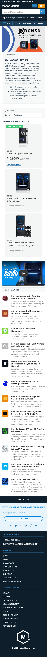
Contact (7, 597)
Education (8, 570)
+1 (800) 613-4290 (11, 540)
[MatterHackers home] (11, 6)
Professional (10, 567)
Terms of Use (10, 622)
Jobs (5, 611)
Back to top (23, 499)
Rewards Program (13, 608)
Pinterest (31, 525)
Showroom (9, 563)
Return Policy (10, 615)
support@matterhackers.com (20, 544)
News (5, 559)
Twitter (16, 525)
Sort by (8, 115)
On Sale (10, 111)
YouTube (36, 525)
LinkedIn (26, 525)
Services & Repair (12, 581)
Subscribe (23, 519)
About (6, 593)
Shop (5, 556)
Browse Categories (15, 121)
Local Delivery (11, 604)
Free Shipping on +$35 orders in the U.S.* (18, 1)
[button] (23, 18)
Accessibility (9, 626)
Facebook (10, 525)
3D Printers (38, 23)
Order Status (10, 600)
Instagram (21, 525)
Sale (18, 23)
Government (9, 578)
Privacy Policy (10, 618)
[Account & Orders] (34, 6)
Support (7, 574)
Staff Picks (27, 23)
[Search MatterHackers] (42, 11)
